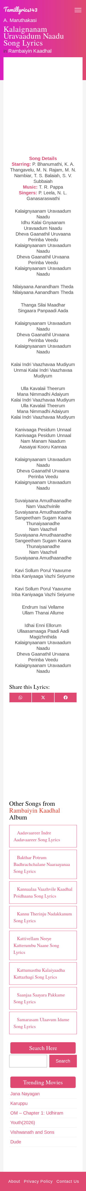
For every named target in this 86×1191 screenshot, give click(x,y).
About (14, 1181)
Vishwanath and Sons (32, 1132)
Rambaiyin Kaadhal (30, 51)
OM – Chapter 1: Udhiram (36, 1112)
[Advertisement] (43, 106)
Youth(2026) (22, 1122)
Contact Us (67, 1181)
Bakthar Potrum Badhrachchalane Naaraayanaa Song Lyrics (42, 864)
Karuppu (19, 1103)
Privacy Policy (38, 1181)
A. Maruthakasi (20, 20)
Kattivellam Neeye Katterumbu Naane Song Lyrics (36, 945)
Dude (15, 1141)
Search (63, 1060)
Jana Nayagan (25, 1093)
